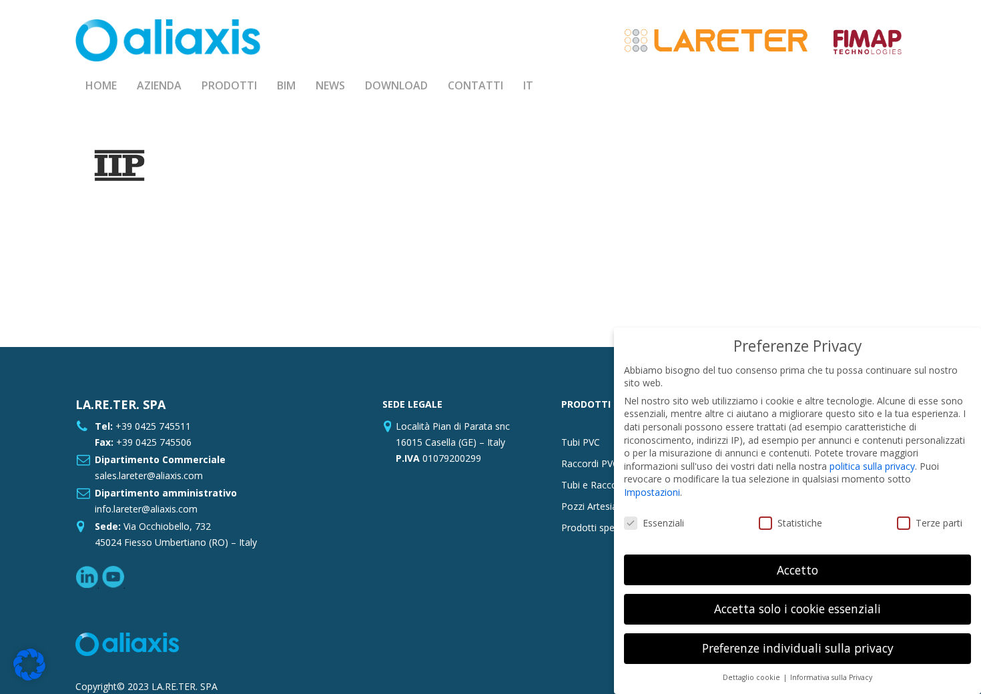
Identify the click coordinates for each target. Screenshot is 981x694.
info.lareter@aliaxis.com (146, 508)
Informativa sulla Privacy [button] (831, 677)
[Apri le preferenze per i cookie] (29, 677)
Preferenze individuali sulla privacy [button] (798, 648)
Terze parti (939, 522)
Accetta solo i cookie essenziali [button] (797, 609)
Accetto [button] (797, 570)
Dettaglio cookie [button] (752, 677)
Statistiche (799, 522)
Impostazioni (652, 492)
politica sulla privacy (872, 466)
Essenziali (663, 522)
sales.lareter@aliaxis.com (149, 475)
